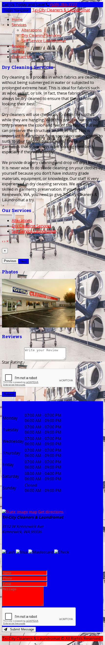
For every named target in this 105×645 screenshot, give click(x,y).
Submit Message (20, 629)
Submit (9, 394)
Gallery (18, 51)
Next (23, 261)
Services (19, 24)
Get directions (50, 511)
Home (17, 19)
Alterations (31, 30)
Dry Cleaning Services (41, 35)
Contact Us (22, 56)
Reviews (19, 46)
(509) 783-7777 (63, 4)
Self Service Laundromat (43, 40)
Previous (10, 261)
